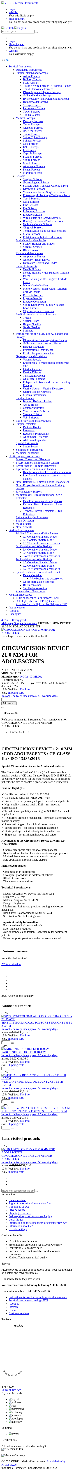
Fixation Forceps (32, 156)
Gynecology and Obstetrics (31, 356)
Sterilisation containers (21, 530)
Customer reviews (19, 1313)
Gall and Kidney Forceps (37, 95)
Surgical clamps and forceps (32, 72)
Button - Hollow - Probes (37, 401)
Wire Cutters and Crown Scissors (42, 217)
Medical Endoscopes (20, 594)
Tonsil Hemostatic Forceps (38, 89)
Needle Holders (32, 269)
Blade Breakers (31, 250)
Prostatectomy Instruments (38, 349)
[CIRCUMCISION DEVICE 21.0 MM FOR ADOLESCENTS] (37, 632)
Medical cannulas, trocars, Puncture (36, 314)
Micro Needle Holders (35, 285)
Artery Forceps (31, 76)
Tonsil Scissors (31, 198)
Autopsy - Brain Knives (36, 259)
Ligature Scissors (32, 214)
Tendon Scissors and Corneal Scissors (44, 230)
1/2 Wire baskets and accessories (41, 568)
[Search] (36, 32)
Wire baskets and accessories (46, 578)
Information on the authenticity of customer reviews (38, 1222)
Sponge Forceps (32, 105)
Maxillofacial (23, 523)
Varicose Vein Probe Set (36, 411)
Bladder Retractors (33, 346)
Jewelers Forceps (32, 130)
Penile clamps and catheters (38, 353)
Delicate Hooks (32, 427)
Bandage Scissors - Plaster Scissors (43, 221)
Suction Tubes (31, 320)
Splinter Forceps (32, 140)
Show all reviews (11, 1389)
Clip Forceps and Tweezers (38, 311)
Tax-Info (25, 689)
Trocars (27, 317)
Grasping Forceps (33, 127)
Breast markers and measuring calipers (37, 462)
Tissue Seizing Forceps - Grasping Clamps (47, 85)
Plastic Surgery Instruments (24, 456)
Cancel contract (17, 1200)
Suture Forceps (31, 159)
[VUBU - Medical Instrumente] (19, 2)
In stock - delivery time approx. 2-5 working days (29, 695)
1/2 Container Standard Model (40, 562)
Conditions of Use (19, 1206)
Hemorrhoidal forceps (35, 101)
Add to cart (9, 703)
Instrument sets (17, 607)
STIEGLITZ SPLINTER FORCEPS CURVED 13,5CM (34, 1111)
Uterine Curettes (32, 369)
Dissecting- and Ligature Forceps (42, 92)
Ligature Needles (32, 298)
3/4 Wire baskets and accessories (41, 555)
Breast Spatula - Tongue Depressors (36, 465)
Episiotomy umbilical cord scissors (42, 237)
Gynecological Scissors (36, 182)
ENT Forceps (30, 146)
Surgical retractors (26, 423)
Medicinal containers (27, 452)
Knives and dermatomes (29, 253)
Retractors (28, 430)
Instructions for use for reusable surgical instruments (38, 1297)
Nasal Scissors (31, 201)
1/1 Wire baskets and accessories (41, 543)
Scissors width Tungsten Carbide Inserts (45, 185)
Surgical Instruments (20, 66)
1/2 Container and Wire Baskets (34, 559)
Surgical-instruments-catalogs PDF (28, 1300)
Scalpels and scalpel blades (31, 240)
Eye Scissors (30, 208)
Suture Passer (30, 446)
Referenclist (11, 713)
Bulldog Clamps (32, 79)
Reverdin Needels (33, 295)
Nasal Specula (24, 527)
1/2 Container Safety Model (38, 565)
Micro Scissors (31, 233)
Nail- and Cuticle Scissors (37, 224)
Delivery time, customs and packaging (30, 1216)
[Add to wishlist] (2, 707)
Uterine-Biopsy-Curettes (37, 391)
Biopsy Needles (32, 324)
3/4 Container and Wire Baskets (34, 546)
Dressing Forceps (33, 121)
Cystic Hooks (30, 404)
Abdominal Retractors (35, 436)
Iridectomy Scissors (34, 211)
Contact (13, 1310)
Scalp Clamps (31, 82)
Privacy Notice (17, 1209)
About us (14, 610)
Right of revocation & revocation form (30, 1203)
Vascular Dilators (32, 414)
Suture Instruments (26, 266)
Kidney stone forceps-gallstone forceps (45, 340)
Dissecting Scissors (34, 188)
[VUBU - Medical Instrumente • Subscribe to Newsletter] (36, 1191)
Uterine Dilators (32, 372)
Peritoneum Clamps (34, 108)
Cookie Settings (18, 1229)
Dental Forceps (31, 169)
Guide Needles (31, 327)
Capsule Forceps (32, 153)
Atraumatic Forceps (34, 166)
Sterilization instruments (29, 449)
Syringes (28, 330)
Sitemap (13, 1306)
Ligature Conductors (34, 301)
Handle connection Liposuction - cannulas (47, 472)
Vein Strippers (31, 417)
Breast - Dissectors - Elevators (33, 459)
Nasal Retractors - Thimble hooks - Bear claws (42, 481)
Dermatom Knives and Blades (40, 262)
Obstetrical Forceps (34, 378)
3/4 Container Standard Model (40, 549)
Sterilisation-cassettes (35, 588)
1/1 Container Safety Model (38, 539)
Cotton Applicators (33, 407)
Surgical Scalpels (32, 246)
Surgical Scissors (32, 179)
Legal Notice (16, 1219)
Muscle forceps (31, 163)
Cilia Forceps (30, 143)
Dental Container (32, 575)
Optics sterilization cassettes (38, 581)
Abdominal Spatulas (34, 440)
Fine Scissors (30, 204)
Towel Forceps (31, 111)
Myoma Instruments (34, 394)
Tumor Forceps (31, 134)
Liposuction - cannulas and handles (36, 469)
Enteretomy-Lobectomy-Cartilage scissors (46, 195)
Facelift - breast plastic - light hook (42, 501)
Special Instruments (27, 443)
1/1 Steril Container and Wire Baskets (37, 533)
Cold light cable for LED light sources (37, 601)
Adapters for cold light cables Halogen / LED (41, 604)
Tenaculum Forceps (34, 375)
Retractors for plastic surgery (32, 517)
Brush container (32, 584)
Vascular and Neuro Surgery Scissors (44, 192)
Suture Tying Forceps (35, 137)
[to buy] (12, 1043)
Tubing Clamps (31, 114)
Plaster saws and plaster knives (33, 420)
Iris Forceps (29, 150)
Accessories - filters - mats (30, 591)
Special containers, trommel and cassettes (39, 572)
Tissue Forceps (31, 124)
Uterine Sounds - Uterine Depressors (44, 388)
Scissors (20, 175)
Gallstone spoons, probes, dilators (42, 343)
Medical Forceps (25, 118)
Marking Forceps (32, 172)
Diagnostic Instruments (29, 69)
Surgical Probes (25, 398)
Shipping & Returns (20, 1213)
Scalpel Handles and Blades (39, 243)
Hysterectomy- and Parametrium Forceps (46, 98)
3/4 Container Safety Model (38, 552)
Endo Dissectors (25, 520)
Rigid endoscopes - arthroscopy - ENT (38, 597)
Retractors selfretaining (36, 433)
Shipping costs (16, 692)
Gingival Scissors (33, 227)
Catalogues (15, 613)
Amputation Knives (34, 256)
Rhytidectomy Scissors (29, 491)
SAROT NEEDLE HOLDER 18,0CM (23, 1052)
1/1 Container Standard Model (40, 536)
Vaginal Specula (32, 359)
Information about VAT (22, 1226)
